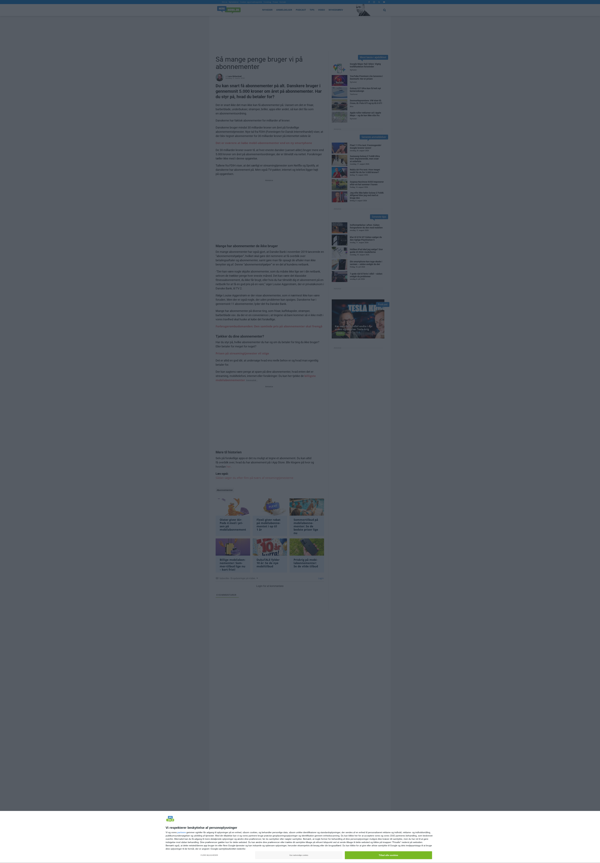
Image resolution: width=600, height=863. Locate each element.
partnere (181, 832)
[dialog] (300, 837)
